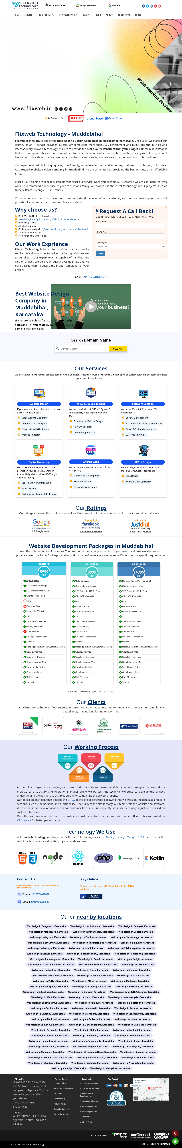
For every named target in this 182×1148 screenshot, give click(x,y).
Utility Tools (86, 1122)
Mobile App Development (86, 475)
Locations (85, 1117)
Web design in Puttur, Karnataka (50, 981)
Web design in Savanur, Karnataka (132, 1008)
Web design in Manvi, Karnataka (86, 997)
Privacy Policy (60, 1083)
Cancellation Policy (62, 1109)
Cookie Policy (59, 1098)
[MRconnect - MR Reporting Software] (141, 1135)
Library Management (136, 417)
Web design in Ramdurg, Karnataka (94, 1002)
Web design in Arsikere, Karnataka (131, 970)
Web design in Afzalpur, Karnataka (91, 1035)
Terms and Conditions (63, 1088)
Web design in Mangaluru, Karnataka (48, 931)
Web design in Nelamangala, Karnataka (129, 997)
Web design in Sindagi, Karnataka (138, 1052)
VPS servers (24, 820)
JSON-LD (54, 219)
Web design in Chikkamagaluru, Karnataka (131, 948)
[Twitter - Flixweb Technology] (147, 6)
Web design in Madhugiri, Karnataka (48, 1041)
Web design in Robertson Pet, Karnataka (94, 942)
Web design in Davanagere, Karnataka (93, 931)
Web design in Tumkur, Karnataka (88, 937)
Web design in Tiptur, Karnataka (91, 970)
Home (16, 15)
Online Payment (61, 1114)
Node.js (110, 837)
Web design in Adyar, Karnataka (69, 1068)
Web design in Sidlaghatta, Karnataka (43, 991)
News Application (82, 481)
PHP (142, 837)
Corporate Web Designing (35, 429)
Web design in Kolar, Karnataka (137, 942)
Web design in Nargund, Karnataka (136, 1002)
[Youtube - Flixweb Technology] (159, 6)
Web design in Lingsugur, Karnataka (45, 1013)
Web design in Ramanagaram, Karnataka (52, 959)
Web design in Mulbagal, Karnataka (130, 981)
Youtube (72, 229)
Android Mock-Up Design (138, 481)
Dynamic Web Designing (34, 423)
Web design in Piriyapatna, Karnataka (133, 1062)
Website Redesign (31, 434)
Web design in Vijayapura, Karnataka (89, 1013)
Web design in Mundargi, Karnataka (47, 1062)
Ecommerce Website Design (88, 421)
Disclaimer (58, 1093)
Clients (87, 15)
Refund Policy (60, 1104)
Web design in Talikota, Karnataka (92, 1019)
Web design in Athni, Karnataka (89, 981)
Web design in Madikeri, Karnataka (50, 1019)
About (109, 15)
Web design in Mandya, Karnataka (46, 948)
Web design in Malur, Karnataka (91, 1030)
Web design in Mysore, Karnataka (48, 937)
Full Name (101, 221)
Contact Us (124, 15)
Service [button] (28, 15)
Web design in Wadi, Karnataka (48, 997)
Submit (100, 253)
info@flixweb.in (88, 5)
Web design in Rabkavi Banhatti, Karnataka (50, 964)
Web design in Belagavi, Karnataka (137, 926)
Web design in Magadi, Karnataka (91, 1046)
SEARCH (118, 348)
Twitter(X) (83, 229)
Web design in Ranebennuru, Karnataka (88, 953)
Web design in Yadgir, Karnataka (135, 959)
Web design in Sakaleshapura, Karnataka (50, 1057)
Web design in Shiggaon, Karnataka (45, 1052)
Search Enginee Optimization (33, 219)
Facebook (49, 229)
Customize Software (136, 434)
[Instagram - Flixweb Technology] (151, 6)
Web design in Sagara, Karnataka (95, 975)
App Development (68, 15)
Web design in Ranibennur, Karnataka (134, 953)
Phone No (101, 231)
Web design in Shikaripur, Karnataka (45, 1024)
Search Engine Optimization (36, 482)
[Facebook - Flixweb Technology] (143, 6)
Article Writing (29, 488)
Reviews (116, 5)
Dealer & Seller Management (140, 429)
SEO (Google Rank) (89, 1106)
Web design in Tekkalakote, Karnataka (93, 1041)
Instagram (60, 229)
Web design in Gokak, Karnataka (95, 959)
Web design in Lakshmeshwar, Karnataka (49, 1002)
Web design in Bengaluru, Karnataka (46, 926)
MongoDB (133, 837)
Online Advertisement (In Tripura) (39, 494)
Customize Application (85, 486)
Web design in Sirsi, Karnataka (138, 964)
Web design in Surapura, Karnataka (49, 986)
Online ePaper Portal (84, 432)
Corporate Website (89, 1083)
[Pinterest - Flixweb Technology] (155, 6)
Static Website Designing (34, 417)
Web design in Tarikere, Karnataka (49, 1008)
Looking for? (102, 242)
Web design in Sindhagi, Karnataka (132, 1030)
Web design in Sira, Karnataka (133, 975)
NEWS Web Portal (82, 426)
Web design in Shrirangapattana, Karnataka (92, 1052)
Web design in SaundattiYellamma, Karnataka (134, 991)
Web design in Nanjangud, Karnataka (53, 975)
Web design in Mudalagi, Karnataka (137, 1024)
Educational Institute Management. (144, 423)
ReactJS (121, 837)
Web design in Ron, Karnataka (137, 1057)
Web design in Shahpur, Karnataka (86, 991)
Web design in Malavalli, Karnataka (91, 1008)
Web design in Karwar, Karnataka (45, 953)
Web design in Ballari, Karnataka (135, 931)
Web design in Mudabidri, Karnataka (48, 1046)
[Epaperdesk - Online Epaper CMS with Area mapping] (119, 1135)
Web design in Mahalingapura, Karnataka (91, 1024)
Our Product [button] (46, 15)
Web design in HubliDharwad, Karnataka (92, 926)
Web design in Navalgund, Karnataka (133, 1046)
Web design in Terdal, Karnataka (135, 1041)
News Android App (89, 1101)
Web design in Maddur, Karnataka (132, 1035)
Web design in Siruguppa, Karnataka (91, 986)
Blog (98, 15)
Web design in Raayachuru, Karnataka (48, 942)
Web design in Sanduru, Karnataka (50, 1035)
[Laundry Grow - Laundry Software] (162, 1135)
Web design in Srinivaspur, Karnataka (97, 1057)
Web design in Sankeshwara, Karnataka (134, 1013)
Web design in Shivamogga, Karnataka (131, 937)
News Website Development (87, 1094)
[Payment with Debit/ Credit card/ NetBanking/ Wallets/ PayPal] (117, 1086)
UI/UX (71, 800)
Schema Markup (69, 219)
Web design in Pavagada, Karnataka (50, 1030)
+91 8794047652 (57, 5)
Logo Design (132, 475)
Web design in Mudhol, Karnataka (134, 986)
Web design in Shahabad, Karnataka (98, 964)
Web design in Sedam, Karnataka (132, 1019)
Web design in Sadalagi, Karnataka (90, 1062)
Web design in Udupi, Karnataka (86, 948)
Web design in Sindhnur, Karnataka (51, 970)
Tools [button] (138, 15)
